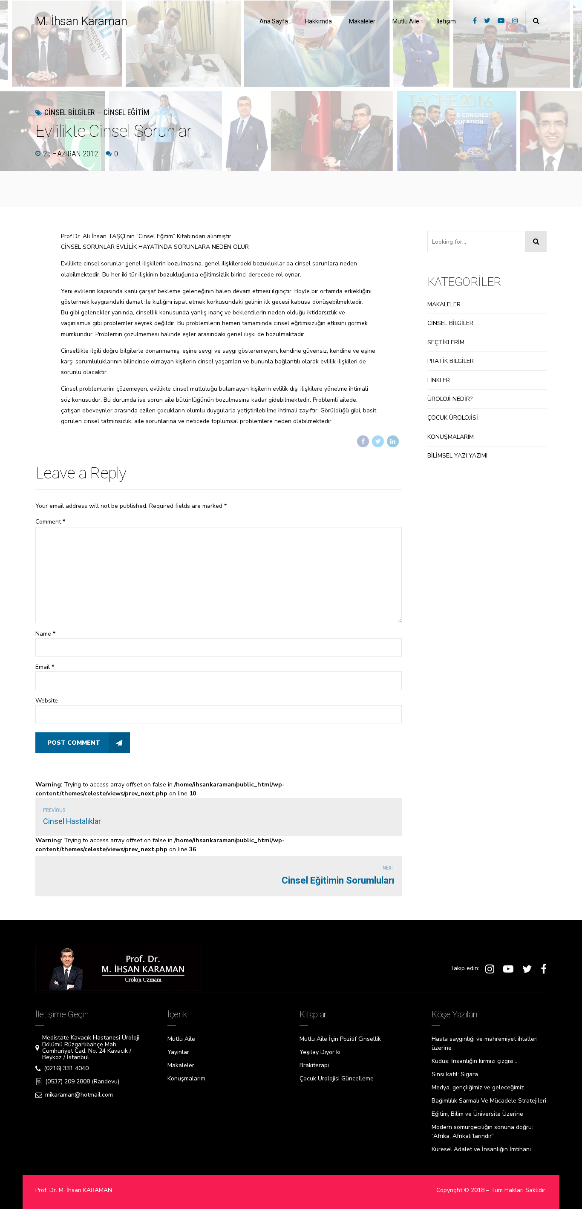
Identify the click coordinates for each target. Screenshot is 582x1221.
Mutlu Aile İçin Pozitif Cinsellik (340, 1039)
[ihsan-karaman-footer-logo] (118, 968)
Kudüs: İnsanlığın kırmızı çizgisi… (474, 1061)
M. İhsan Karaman (81, 21)
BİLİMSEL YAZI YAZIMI (457, 456)
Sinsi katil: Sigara (455, 1074)
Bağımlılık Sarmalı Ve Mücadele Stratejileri (489, 1101)
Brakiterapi (314, 1065)
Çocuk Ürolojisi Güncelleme (337, 1078)
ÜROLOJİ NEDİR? (450, 399)
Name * (45, 634)
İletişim (446, 21)
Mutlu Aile (405, 21)
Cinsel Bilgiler (69, 112)
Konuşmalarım (186, 1078)
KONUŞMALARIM (450, 437)
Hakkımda (318, 21)
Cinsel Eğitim (126, 112)
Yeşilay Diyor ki (320, 1052)
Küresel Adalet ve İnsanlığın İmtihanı (481, 1149)
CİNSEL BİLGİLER (450, 323)
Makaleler (362, 21)
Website (46, 701)
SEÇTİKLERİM (445, 342)
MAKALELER (444, 304)
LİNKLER (438, 380)
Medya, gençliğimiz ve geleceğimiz (478, 1087)
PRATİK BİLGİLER (450, 361)
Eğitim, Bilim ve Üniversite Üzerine (477, 1114)
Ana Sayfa (273, 21)
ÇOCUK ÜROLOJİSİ (452, 418)
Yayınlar (178, 1052)
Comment (50, 522)
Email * (44, 667)
